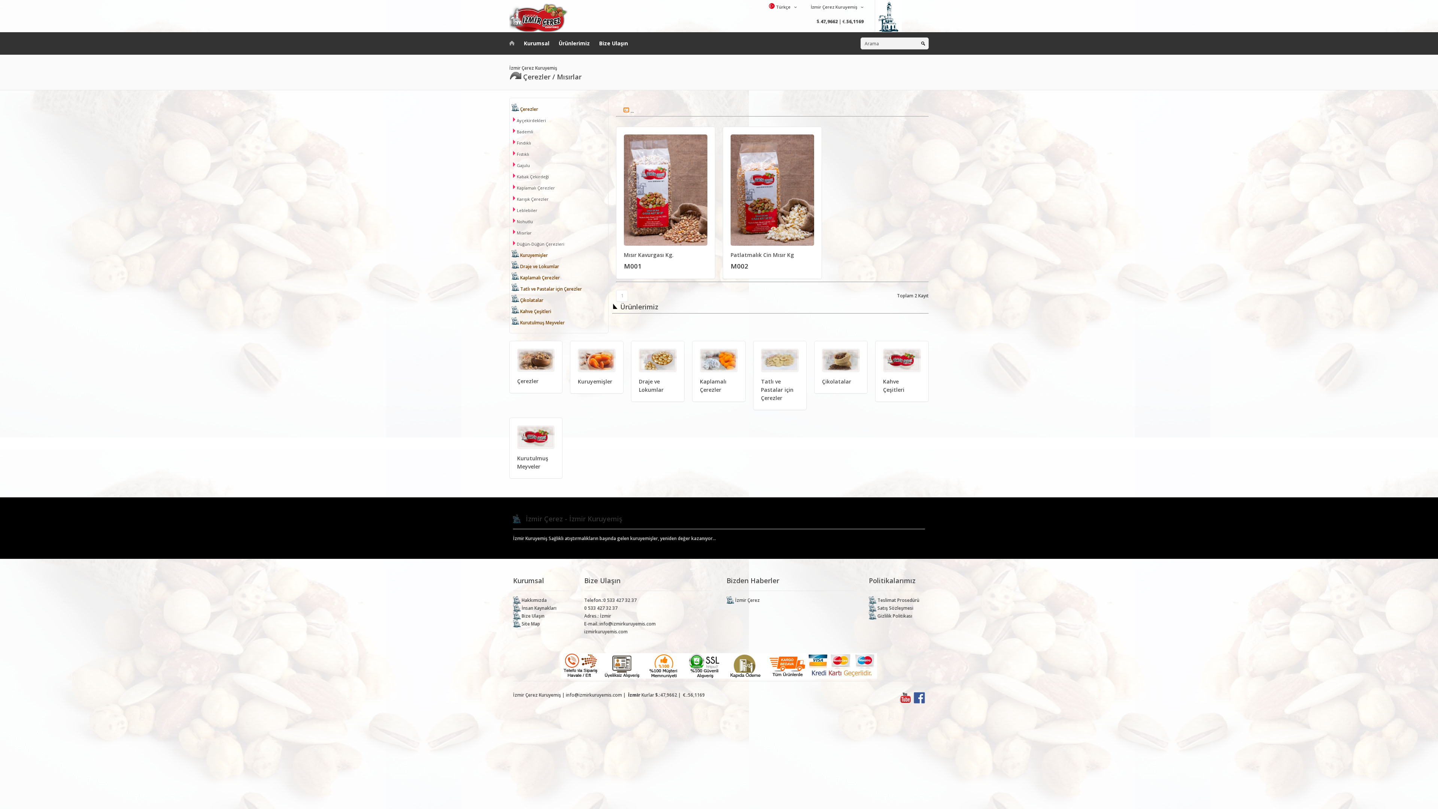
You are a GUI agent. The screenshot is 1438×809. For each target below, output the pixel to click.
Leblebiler (526, 210)
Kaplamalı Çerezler (535, 188)
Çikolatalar (531, 300)
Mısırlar (524, 233)
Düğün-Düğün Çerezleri (540, 244)
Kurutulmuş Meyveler (542, 322)
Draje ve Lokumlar (539, 266)
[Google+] (905, 702)
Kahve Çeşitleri (535, 311)
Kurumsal (536, 43)
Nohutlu (524, 221)
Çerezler (528, 109)
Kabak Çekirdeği (532, 176)
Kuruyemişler (533, 255)
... (631, 111)
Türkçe (783, 7)
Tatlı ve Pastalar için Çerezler (550, 289)
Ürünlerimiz (574, 43)
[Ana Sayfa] (511, 41)
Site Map (530, 624)
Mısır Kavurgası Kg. (649, 254)
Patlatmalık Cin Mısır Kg (762, 254)
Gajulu (523, 165)
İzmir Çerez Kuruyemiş (833, 7)
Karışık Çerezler (532, 199)
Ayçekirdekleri (531, 120)
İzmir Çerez (747, 600)
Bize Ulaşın (613, 43)
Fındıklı (523, 143)
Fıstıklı (522, 154)
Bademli (524, 131)
